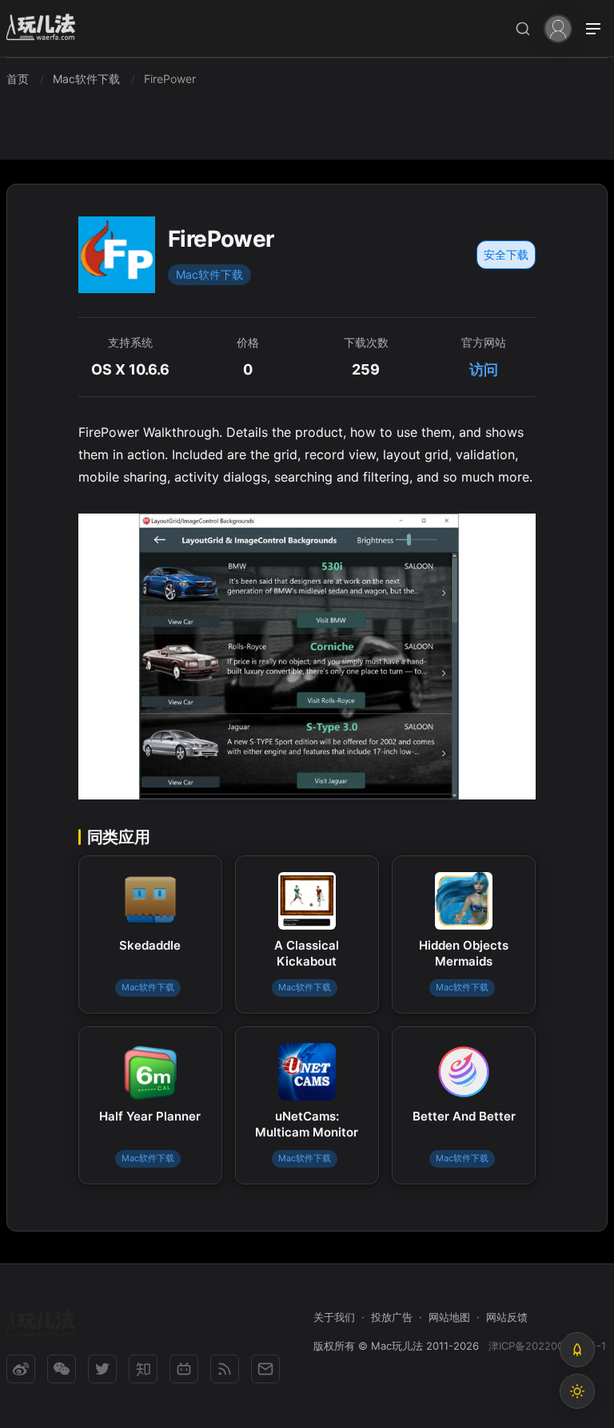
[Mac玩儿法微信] (61, 1369)
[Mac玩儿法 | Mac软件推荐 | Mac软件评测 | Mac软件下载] (45, 29)
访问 (483, 369)
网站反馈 (507, 1317)
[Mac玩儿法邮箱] (265, 1369)
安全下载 (506, 254)
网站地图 (449, 1317)
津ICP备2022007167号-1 (547, 1345)
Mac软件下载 (209, 274)
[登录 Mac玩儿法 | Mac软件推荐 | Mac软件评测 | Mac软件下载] (558, 27)
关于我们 (334, 1317)
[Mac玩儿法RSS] (224, 1369)
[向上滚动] (577, 1349)
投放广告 (392, 1317)
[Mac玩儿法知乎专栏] (143, 1369)
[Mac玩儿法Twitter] (102, 1369)
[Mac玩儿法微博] (20, 1369)
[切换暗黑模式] (577, 1391)
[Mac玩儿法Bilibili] (183, 1369)
